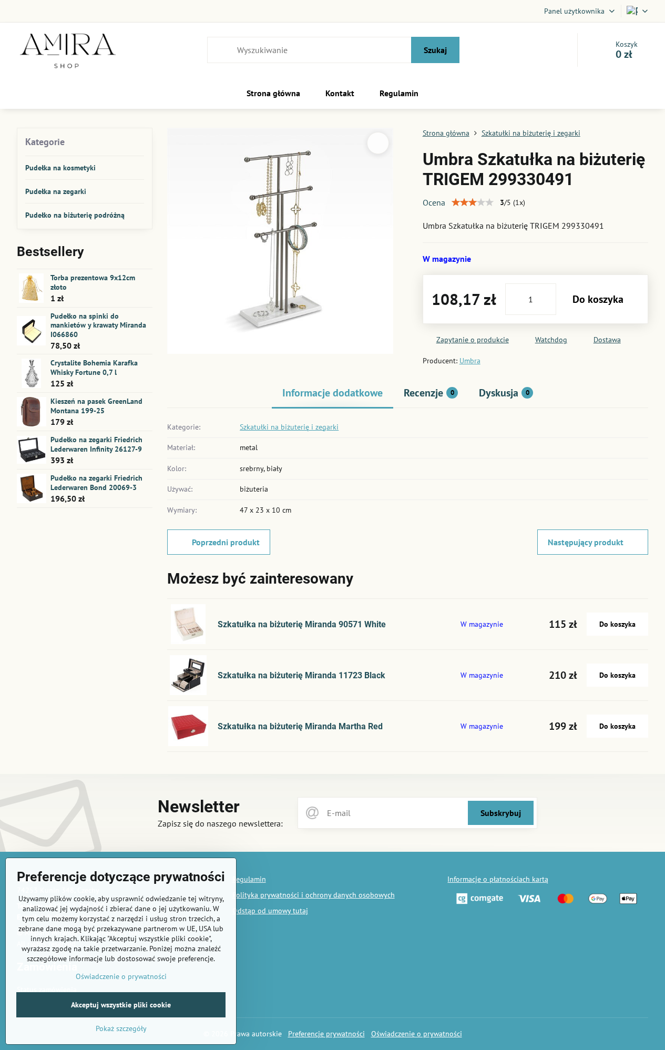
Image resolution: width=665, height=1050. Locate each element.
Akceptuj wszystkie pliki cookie (121, 1005)
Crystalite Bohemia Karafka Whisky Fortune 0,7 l (94, 367)
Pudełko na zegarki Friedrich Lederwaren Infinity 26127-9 (96, 444)
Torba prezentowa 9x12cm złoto (92, 282)
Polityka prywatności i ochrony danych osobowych (313, 895)
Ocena (434, 202)
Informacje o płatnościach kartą (497, 879)
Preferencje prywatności (326, 1033)
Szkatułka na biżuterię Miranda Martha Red (300, 726)
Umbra (469, 360)
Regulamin (249, 879)
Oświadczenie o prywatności (416, 1033)
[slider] (473, 202)
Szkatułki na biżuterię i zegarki (289, 427)
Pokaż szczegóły (121, 1028)
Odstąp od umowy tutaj (270, 910)
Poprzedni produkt (226, 542)
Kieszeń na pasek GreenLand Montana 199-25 (96, 405)
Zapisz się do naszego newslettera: (220, 823)
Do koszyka (597, 299)
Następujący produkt (585, 542)
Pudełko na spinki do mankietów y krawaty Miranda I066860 (98, 325)
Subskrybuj (500, 813)
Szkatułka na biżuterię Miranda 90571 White (302, 624)
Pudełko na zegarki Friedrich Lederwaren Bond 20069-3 (96, 482)
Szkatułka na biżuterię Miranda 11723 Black (301, 675)
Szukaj (435, 50)
